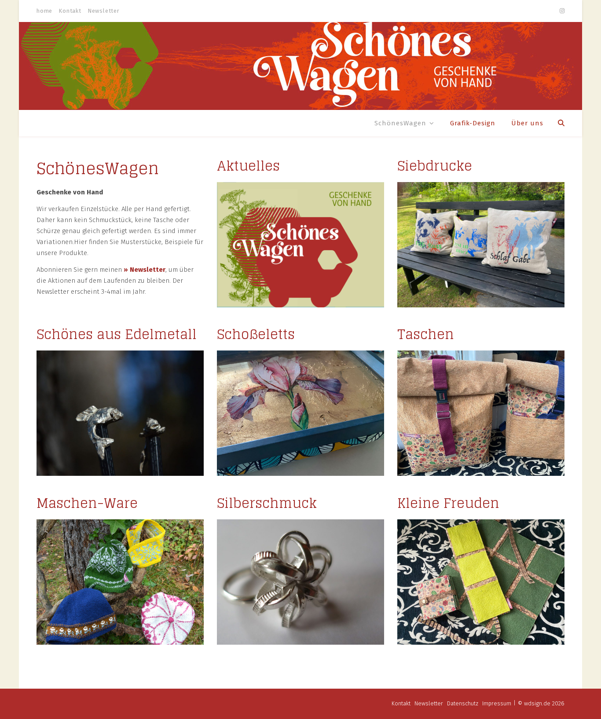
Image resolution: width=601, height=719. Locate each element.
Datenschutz (462, 703)
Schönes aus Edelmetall (117, 334)
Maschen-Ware (87, 503)
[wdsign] (300, 66)
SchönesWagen (400, 123)
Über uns (527, 123)
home (44, 10)
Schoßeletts (256, 334)
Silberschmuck (267, 503)
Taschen (425, 334)
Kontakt (70, 10)
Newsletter (104, 10)
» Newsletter (144, 270)
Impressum (496, 703)
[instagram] (562, 10)
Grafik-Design (472, 123)
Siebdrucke (434, 166)
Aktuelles (248, 166)
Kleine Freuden (448, 503)
